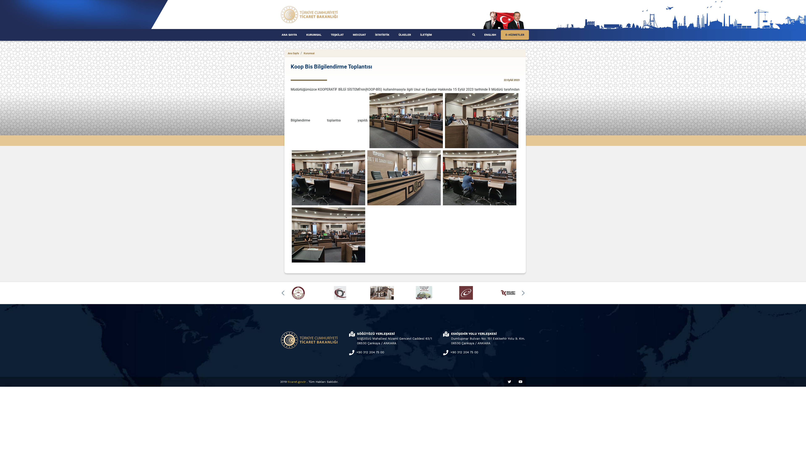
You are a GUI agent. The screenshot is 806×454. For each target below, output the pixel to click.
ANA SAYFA (289, 34)
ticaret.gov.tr (297, 381)
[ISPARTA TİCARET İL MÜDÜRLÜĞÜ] (309, 14)
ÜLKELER (405, 34)
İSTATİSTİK (382, 34)
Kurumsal (309, 53)
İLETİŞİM (426, 34)
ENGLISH (490, 34)
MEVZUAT (359, 34)
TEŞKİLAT (337, 34)
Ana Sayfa (293, 53)
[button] (283, 293)
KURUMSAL (314, 34)
